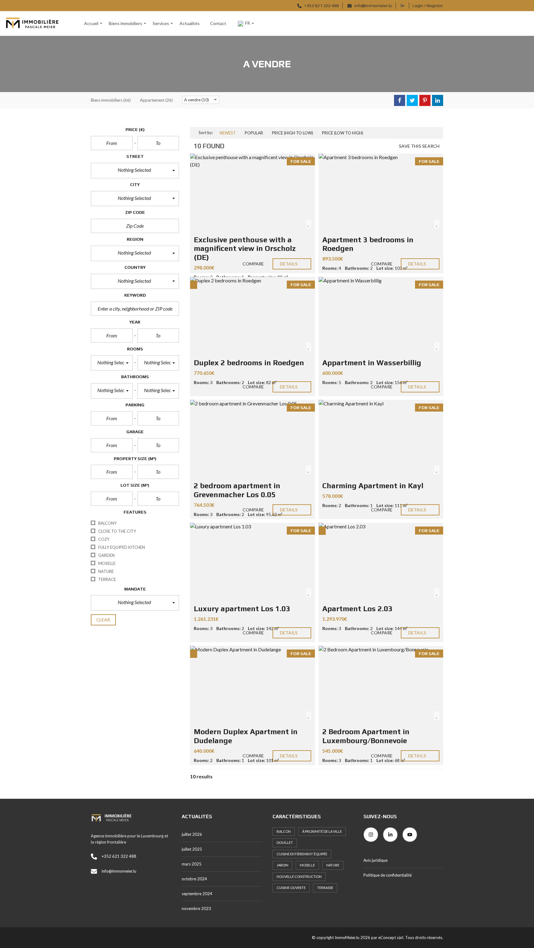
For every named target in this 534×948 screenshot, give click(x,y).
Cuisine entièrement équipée (302, 854)
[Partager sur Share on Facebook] (399, 100)
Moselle (307, 865)
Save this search (419, 146)
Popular (254, 132)
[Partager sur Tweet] (412, 100)
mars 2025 (191, 863)
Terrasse (325, 888)
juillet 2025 (192, 849)
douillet (285, 842)
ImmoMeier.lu (347, 937)
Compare (253, 263)
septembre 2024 (197, 893)
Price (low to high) (342, 132)
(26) (156, 100)
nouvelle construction (299, 876)
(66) (111, 100)
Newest (228, 132)
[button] (135, 170)
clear (103, 619)
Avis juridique (375, 860)
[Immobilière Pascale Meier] (32, 23)
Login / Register (428, 5)
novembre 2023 (196, 908)
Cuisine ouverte (291, 888)
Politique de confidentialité (387, 875)
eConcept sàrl (390, 937)
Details (289, 263)
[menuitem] (91, 23)
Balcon (284, 831)
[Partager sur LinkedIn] (437, 100)
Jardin (282, 865)
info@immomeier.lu (373, 5)
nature (332, 865)
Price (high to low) (292, 132)
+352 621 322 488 (321, 5)
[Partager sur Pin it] (424, 100)
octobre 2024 (194, 878)
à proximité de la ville (322, 831)
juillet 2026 (192, 834)
